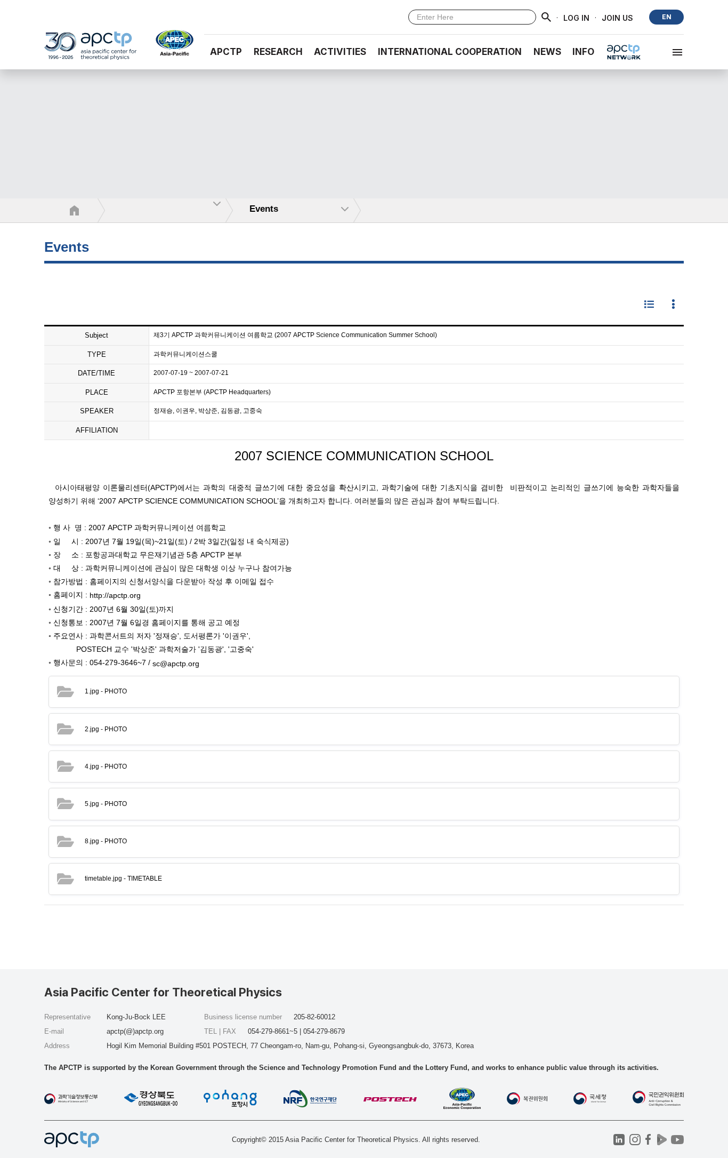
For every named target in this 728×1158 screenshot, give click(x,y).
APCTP (226, 51)
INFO (583, 51)
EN (667, 17)
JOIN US (617, 17)
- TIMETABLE (123, 878)
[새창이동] (170, 42)
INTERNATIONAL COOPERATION (450, 51)
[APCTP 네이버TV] (661, 1139)
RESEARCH (278, 51)
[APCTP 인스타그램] (635, 1139)
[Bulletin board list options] (673, 305)
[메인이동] (90, 50)
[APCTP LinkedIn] (619, 1139)
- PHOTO (106, 691)
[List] (649, 305)
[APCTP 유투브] (677, 1139)
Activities (340, 51)
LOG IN (576, 17)
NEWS (547, 51)
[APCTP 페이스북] (648, 1139)
